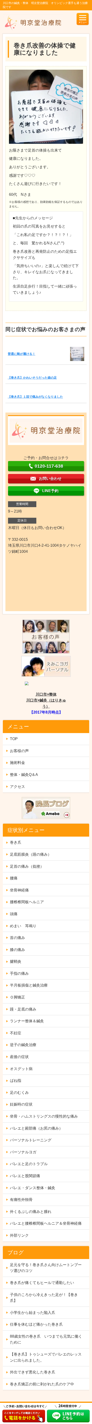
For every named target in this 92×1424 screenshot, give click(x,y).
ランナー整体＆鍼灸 (27, 1021)
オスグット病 (21, 1069)
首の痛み (17, 938)
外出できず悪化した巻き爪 (32, 1372)
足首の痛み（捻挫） (27, 866)
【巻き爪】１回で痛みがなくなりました (35, 396)
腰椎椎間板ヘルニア (27, 902)
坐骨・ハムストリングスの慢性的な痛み (44, 1116)
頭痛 (13, 914)
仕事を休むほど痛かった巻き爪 (36, 1324)
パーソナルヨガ (23, 1152)
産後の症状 (19, 1057)
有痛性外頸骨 (21, 1200)
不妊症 (15, 1033)
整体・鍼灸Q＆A (24, 775)
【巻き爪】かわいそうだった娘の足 (32, 377)
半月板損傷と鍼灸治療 (29, 985)
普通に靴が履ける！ (21, 354)
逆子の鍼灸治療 (23, 1045)
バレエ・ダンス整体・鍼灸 (32, 1188)
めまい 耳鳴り (23, 926)
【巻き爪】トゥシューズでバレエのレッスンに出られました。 (46, 1357)
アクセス (17, 787)
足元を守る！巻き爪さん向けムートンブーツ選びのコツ (46, 1268)
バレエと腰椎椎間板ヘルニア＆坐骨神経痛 (46, 1223)
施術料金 (17, 763)
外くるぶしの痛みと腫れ (30, 1212)
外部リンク (19, 1235)
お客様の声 (19, 751)
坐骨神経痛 (19, 890)
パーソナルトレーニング (30, 1140)
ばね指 (15, 1081)
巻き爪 (15, 842)
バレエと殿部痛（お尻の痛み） (36, 1128)
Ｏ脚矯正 (17, 997)
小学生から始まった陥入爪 (32, 1313)
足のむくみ (19, 1093)
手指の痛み (19, 973)
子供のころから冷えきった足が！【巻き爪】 (44, 1298)
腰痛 (13, 878)
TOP (14, 739)
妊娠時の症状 (21, 1104)
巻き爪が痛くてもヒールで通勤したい (42, 1283)
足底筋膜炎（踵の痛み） (30, 854)
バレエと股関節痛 (25, 1176)
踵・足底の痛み (23, 1009)
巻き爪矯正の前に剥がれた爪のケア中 (42, 1384)
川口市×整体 (46, 694)
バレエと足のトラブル (29, 1164)
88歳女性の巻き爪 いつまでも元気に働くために (46, 1339)
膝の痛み (17, 950)
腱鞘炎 (15, 961)
